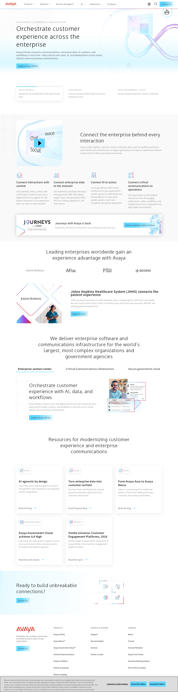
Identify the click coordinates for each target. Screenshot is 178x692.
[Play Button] (39, 143)
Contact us (166, 4)
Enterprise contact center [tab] (35, 369)
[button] (155, 4)
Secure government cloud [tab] (144, 369)
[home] (11, 4)
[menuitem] (29, 4)
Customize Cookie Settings (117, 684)
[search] (155, 4)
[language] (150, 4)
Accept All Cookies (157, 684)
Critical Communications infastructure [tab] (90, 369)
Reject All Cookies (138, 684)
